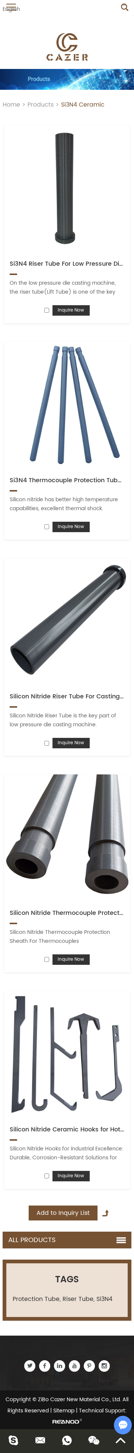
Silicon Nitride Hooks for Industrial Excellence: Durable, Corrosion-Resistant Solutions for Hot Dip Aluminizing (67, 1157)
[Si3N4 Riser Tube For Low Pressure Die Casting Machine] (67, 188)
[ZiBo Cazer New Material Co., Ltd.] (67, 46)
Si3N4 (104, 1299)
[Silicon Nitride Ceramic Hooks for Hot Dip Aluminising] (67, 1054)
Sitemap (63, 1410)
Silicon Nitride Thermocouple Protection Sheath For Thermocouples (60, 936)
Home (11, 105)
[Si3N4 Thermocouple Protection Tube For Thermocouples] (67, 405)
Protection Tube (36, 1299)
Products (41, 105)
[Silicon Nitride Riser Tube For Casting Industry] (67, 621)
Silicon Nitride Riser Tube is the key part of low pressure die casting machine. (63, 720)
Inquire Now (71, 310)
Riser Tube (78, 1299)
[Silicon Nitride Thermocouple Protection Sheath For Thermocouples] (67, 837)
